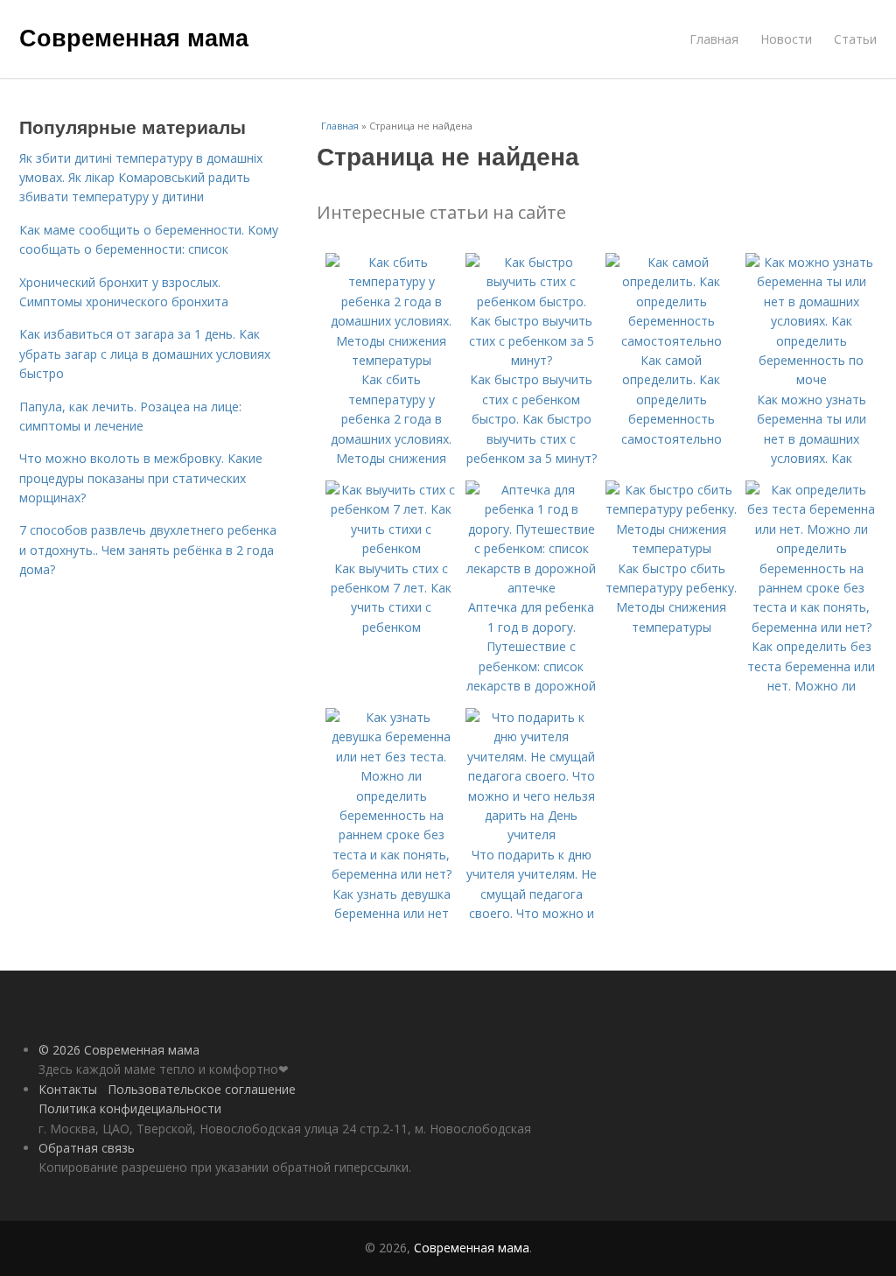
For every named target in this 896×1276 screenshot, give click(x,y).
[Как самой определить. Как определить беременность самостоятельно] (671, 341)
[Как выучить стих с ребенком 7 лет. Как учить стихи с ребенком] (391, 548)
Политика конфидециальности (129, 1108)
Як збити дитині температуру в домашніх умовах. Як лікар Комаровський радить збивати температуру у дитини (140, 178)
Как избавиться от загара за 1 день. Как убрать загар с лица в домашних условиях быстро (144, 354)
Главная (714, 39)
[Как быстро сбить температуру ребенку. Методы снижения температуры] (671, 548)
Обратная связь (86, 1147)
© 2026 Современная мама (119, 1049)
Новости (786, 39)
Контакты (67, 1089)
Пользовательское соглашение (202, 1089)
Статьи (855, 39)
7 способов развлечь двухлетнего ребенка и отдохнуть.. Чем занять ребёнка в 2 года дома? (147, 550)
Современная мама (133, 36)
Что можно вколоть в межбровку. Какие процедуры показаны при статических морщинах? (140, 478)
